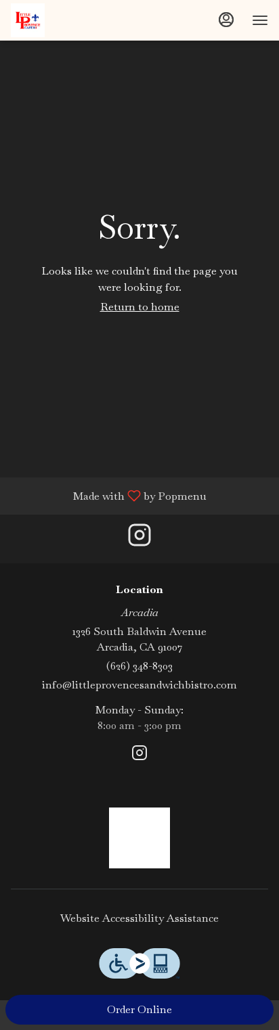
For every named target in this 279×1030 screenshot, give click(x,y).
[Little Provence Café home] (72, 20)
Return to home (139, 307)
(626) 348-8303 (139, 666)
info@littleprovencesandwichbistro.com (139, 685)
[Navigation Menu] (260, 20)
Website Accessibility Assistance (139, 918)
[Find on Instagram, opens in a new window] (139, 538)
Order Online (139, 1009)
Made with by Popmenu (108, 495)
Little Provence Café (139, 837)
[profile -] (226, 19)
